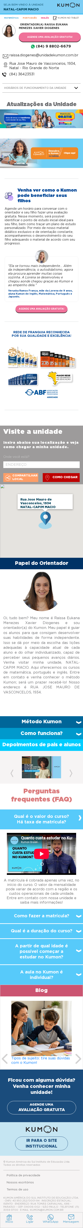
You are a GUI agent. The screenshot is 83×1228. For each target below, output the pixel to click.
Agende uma (41, 1107)
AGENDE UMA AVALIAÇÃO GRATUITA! (50, 37)
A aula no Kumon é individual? (41, 975)
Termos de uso (17, 1189)
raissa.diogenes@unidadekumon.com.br (43, 55)
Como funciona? (42, 733)
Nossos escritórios (20, 1182)
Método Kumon (42, 721)
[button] (12, 767)
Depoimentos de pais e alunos (41, 744)
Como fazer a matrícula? (41, 916)
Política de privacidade (23, 1175)
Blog (41, 990)
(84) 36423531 (22, 74)
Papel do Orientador (41, 563)
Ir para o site (41, 1143)
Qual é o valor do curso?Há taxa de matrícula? (41, 819)
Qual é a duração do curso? (41, 931)
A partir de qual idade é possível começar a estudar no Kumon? (41, 951)
